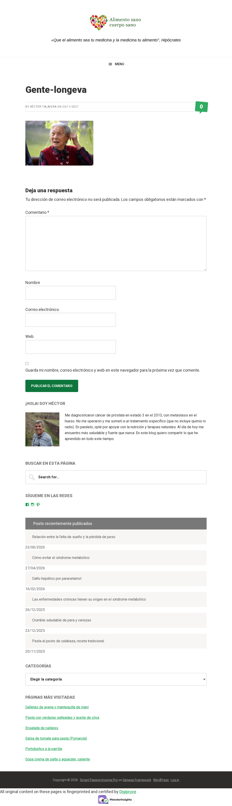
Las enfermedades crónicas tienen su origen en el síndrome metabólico (89, 599)
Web (29, 336)
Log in (175, 780)
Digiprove (127, 791)
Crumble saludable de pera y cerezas (61, 620)
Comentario (37, 212)
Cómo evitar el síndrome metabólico (60, 558)
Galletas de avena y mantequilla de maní (57, 707)
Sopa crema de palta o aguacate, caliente (57, 759)
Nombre (32, 282)
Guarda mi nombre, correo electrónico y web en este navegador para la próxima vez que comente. (112, 370)
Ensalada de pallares (41, 728)
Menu (119, 64)
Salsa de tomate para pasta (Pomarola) (56, 738)
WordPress (161, 780)
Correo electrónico (42, 309)
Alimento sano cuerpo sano (116, 23)
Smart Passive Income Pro (99, 780)
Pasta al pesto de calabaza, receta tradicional (68, 641)
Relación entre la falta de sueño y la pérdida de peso (73, 537)
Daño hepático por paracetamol (56, 578)
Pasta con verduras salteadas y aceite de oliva (62, 717)
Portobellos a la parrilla (43, 749)
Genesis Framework (137, 780)
